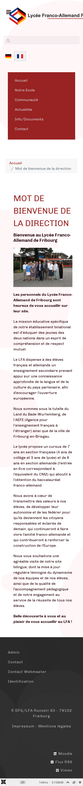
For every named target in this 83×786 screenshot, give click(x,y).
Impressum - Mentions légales (41, 726)
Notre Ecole (25, 90)
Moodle (64, 753)
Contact (21, 129)
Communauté (26, 100)
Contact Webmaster (27, 671)
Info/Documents (29, 119)
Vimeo (65, 770)
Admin (14, 652)
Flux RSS (63, 762)
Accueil (21, 80)
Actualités (23, 109)
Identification (21, 681)
